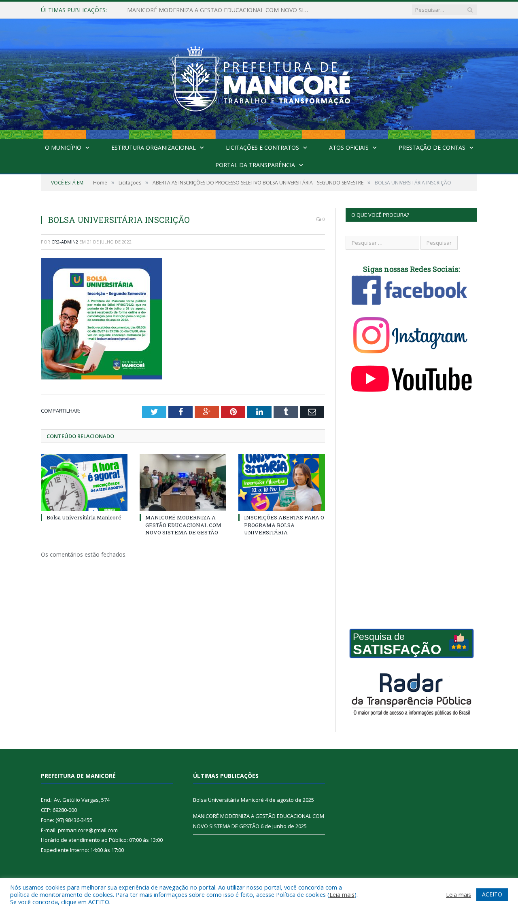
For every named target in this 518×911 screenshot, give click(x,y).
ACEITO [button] (492, 894)
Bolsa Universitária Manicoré (84, 517)
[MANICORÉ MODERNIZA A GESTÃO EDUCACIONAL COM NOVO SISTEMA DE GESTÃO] (183, 482)
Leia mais (342, 894)
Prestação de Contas (432, 147)
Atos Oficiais (349, 147)
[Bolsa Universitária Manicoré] (84, 482)
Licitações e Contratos (262, 147)
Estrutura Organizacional (153, 147)
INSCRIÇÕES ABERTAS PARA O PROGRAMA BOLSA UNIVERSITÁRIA (284, 525)
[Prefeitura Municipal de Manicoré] (259, 76)
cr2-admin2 (64, 242)
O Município (63, 147)
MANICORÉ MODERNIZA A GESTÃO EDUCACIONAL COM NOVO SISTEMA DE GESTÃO (220, 10)
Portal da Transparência (255, 165)
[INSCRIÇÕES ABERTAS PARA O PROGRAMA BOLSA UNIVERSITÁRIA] (281, 482)
